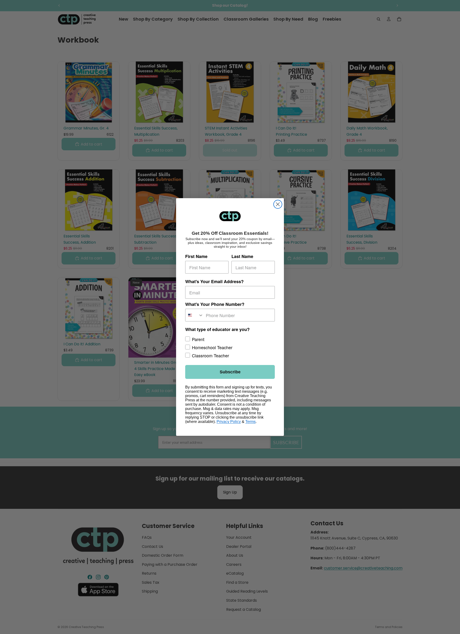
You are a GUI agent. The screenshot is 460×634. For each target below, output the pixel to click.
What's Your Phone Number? (214, 304)
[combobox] (194, 315)
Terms (250, 422)
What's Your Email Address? (214, 281)
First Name (196, 256)
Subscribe (230, 372)
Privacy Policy (229, 422)
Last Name (242, 256)
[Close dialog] (278, 204)
